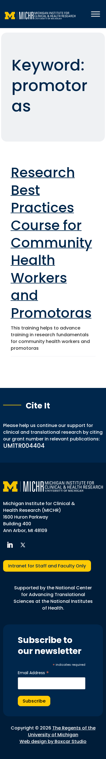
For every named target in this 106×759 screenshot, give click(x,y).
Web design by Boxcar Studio (53, 741)
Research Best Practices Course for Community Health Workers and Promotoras (51, 242)
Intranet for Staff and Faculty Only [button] (47, 566)
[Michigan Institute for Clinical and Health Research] (40, 14)
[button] (9, 544)
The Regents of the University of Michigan (62, 731)
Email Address (33, 672)
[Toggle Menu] (95, 14)
